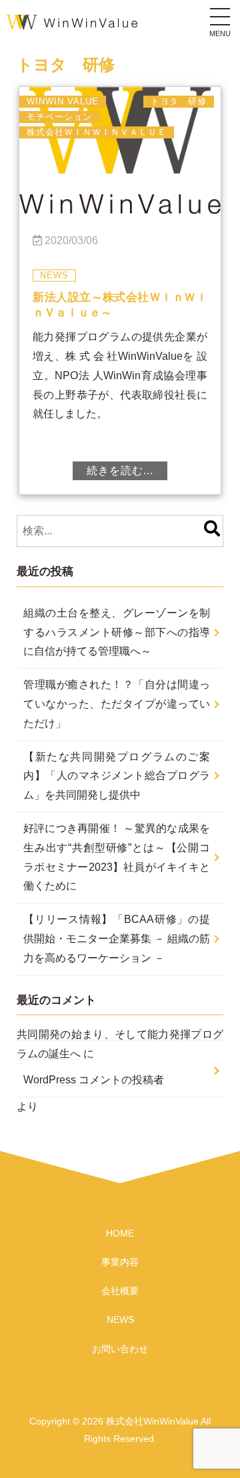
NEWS (120, 1319)
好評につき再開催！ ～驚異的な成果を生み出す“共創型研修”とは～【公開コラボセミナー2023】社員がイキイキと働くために (116, 857)
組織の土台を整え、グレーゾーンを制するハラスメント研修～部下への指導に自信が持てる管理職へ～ (116, 632)
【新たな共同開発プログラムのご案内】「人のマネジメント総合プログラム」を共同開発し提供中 (116, 776)
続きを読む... (120, 470)
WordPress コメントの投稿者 (93, 1079)
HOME (120, 1233)
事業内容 (120, 1262)
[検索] (212, 530)
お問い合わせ (120, 1349)
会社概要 (120, 1290)
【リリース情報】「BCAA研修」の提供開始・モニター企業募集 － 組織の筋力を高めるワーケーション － (116, 939)
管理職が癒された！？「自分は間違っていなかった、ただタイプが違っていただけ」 (116, 704)
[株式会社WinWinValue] (72, 19)
